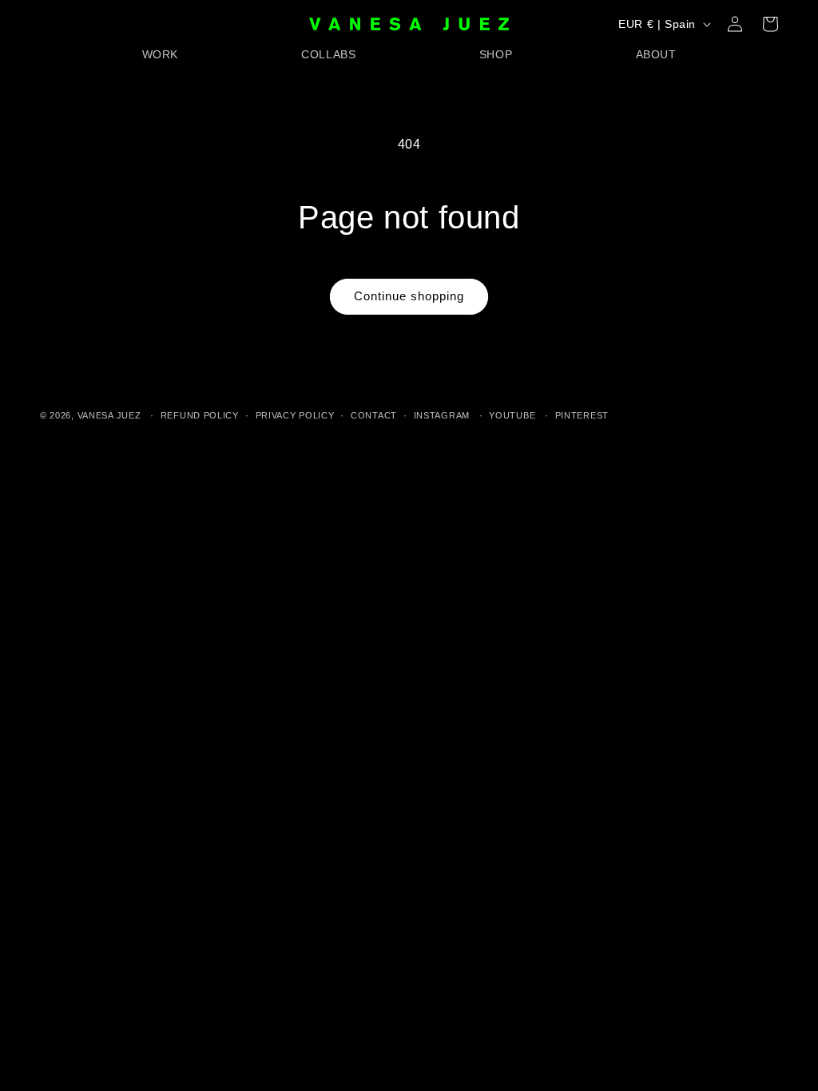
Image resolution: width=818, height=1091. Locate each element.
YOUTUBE (512, 415)
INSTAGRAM (442, 415)
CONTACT (374, 415)
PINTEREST (582, 415)
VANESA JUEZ (109, 415)
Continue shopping (409, 296)
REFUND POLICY (200, 415)
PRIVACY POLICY (295, 415)
